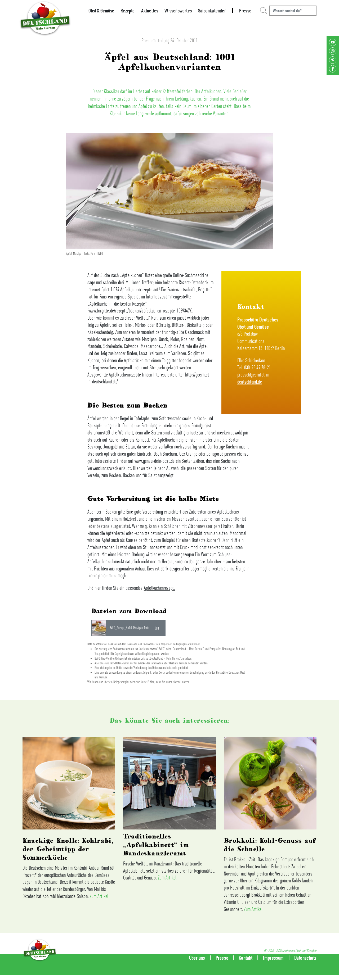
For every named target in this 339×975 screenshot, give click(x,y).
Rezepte (128, 10)
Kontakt (245, 958)
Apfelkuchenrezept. (159, 588)
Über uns (197, 958)
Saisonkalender (212, 10)
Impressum (273, 958)
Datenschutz (305, 958)
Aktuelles (149, 10)
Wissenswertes (178, 10)
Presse (245, 10)
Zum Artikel (99, 896)
